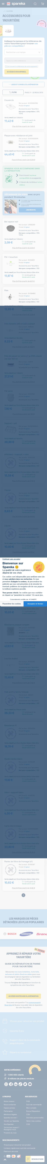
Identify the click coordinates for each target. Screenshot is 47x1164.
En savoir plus (37, 595)
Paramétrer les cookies (12, 604)
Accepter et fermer (35, 604)
